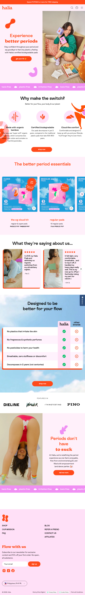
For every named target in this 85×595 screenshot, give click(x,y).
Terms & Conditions (77, 592)
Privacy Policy (52, 592)
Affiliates (50, 537)
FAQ (4, 533)
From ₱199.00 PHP (57, 226)
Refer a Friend (52, 529)
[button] (71, 7)
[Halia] (7, 7)
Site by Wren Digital (39, 592)
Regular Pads (57, 220)
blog (47, 526)
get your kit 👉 (21, 59)
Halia (9, 592)
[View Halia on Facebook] (13, 571)
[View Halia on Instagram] (4, 571)
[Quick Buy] (34, 208)
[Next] (82, 194)
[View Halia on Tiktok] (8, 571)
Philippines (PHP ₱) (14, 583)
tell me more (63, 473)
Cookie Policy (65, 592)
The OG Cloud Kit (20, 220)
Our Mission (8, 529)
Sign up (34, 564)
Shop (4, 526)
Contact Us (50, 533)
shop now (41, 149)
